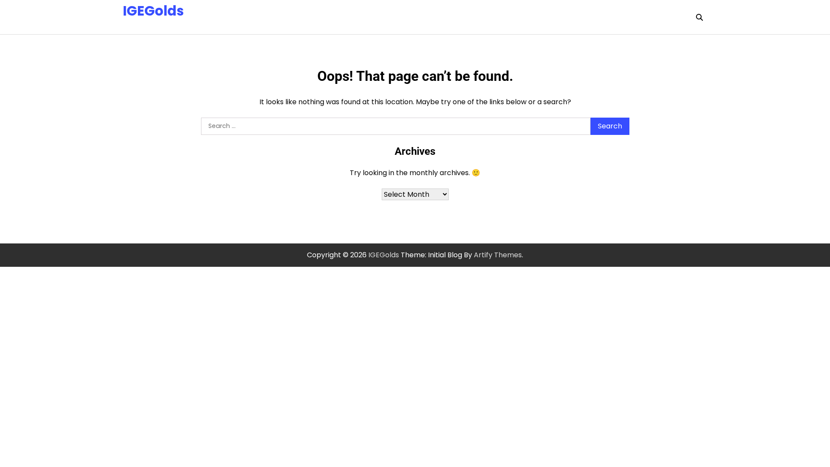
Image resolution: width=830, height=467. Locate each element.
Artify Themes (498, 255)
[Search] (699, 17)
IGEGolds (153, 10)
